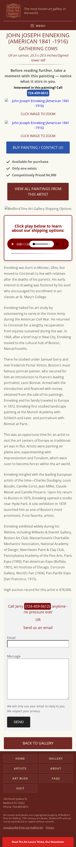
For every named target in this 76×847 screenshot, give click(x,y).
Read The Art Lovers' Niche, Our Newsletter (38, 842)
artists (20, 768)
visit (20, 788)
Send (19, 722)
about (55, 768)
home (20, 758)
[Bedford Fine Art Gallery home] (13, 11)
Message (13, 656)
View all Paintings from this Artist (38, 191)
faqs (56, 778)
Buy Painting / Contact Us (38, 147)
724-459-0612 (38, 93)
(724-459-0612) (37, 606)
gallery (56, 758)
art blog (20, 778)
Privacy (50, 827)
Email (11, 638)
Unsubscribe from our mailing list (23, 827)
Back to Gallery (38, 743)
